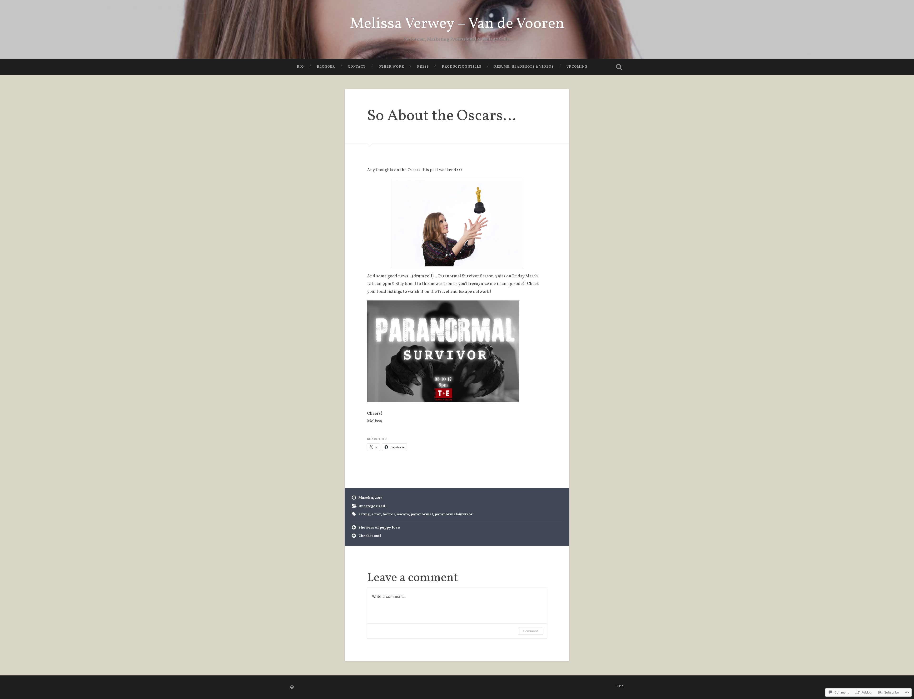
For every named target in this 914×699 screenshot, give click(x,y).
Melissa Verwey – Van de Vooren (457, 24)
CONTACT (357, 67)
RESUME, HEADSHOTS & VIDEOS (524, 67)
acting (364, 514)
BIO (300, 67)
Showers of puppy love (379, 527)
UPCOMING (576, 67)
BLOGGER (326, 67)
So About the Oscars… (441, 116)
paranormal (422, 514)
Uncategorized (371, 506)
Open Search (619, 67)
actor (376, 514)
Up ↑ (620, 686)
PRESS (423, 67)
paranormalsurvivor (454, 514)
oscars (403, 514)
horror (388, 514)
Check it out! (369, 536)
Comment (530, 631)
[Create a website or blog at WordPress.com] (292, 688)
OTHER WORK (391, 67)
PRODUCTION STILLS (461, 67)
